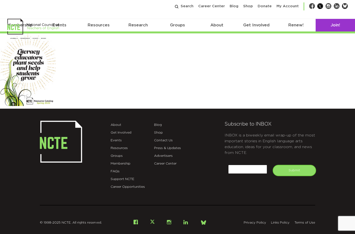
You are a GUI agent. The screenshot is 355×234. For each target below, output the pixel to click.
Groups (177, 25)
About (216, 25)
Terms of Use (304, 222)
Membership (120, 163)
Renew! (296, 25)
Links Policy (280, 222)
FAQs (115, 171)
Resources (98, 25)
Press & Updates (167, 148)
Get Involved (256, 25)
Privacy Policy (255, 222)
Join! (335, 25)
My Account (288, 6)
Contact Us (163, 140)
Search (187, 6)
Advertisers (163, 156)
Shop (248, 6)
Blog (234, 6)
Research (138, 25)
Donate (265, 6)
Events (116, 140)
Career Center (211, 6)
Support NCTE (122, 179)
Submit (294, 170)
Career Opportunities (128, 187)
